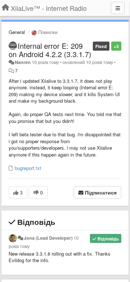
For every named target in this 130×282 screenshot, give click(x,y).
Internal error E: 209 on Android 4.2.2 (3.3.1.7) (50, 49)
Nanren (23, 62)
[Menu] (118, 8)
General (17, 32)
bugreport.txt (27, 167)
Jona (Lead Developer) (48, 238)
